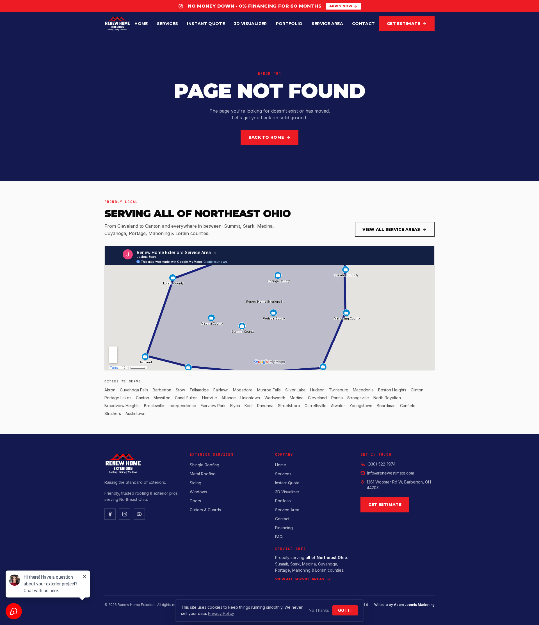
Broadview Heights (122, 405)
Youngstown (361, 405)
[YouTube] (139, 514)
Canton (142, 397)
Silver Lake (295, 389)
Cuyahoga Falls (134, 389)
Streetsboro (289, 405)
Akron (109, 389)
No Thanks (319, 610)
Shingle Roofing (204, 464)
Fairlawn (221, 389)
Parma (337, 397)
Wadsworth (274, 397)
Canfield (407, 405)
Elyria (235, 405)
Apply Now (341, 6)
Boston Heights (392, 389)
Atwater (338, 405)
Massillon (162, 397)
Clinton (417, 389)
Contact (363, 23)
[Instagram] (124, 514)
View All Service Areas (391, 229)
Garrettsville (315, 405)
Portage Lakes (117, 397)
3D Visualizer (250, 23)
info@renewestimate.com (390, 473)
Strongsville (358, 397)
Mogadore (243, 389)
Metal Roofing (203, 473)
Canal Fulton (186, 397)
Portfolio (289, 23)
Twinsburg (338, 389)
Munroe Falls (269, 389)
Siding (195, 482)
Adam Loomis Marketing (414, 605)
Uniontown (250, 397)
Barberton (162, 389)
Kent (249, 405)
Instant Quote (206, 23)
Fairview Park (213, 405)
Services (167, 23)
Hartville (209, 397)
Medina (296, 397)
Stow (180, 389)
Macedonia (363, 389)
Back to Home (266, 137)
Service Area (327, 23)
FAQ (279, 536)
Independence (182, 405)
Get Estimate (403, 23)
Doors (195, 500)
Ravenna (265, 405)
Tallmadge (199, 389)
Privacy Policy (221, 613)
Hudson (317, 389)
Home (141, 23)
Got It (345, 610)
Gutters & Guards (205, 509)
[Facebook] (110, 514)
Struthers (112, 413)
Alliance (228, 397)
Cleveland (317, 397)
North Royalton (387, 397)
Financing (284, 527)
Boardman (386, 405)
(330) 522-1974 (381, 464)
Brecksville (154, 405)
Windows (198, 491)
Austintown (135, 413)
